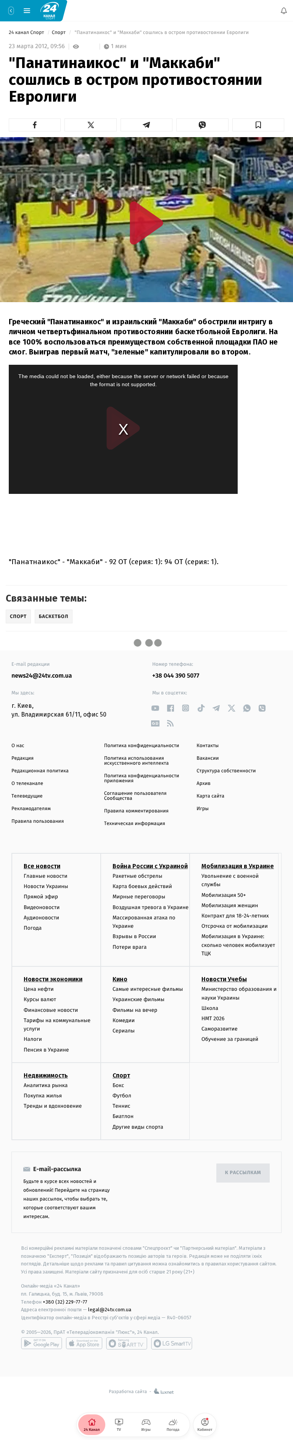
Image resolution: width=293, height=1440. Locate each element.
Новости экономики (53, 979)
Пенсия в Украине (46, 1050)
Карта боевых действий (142, 886)
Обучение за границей (229, 1039)
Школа (209, 1008)
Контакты (207, 745)
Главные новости (46, 876)
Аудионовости (41, 917)
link (155, 708)
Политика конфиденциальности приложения (141, 778)
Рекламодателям (31, 808)
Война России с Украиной (150, 866)
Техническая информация (134, 823)
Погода (33, 928)
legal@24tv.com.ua (109, 1310)
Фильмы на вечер (135, 1010)
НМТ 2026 (213, 1019)
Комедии (124, 1020)
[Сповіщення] (284, 10)
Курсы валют (40, 1000)
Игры (202, 808)
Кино (120, 979)
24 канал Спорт (27, 32)
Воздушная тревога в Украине (150, 907)
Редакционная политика (40, 771)
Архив (203, 783)
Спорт (59, 32)
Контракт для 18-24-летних (235, 916)
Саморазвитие (219, 1029)
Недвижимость (46, 1075)
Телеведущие (27, 796)
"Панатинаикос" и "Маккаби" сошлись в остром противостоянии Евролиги (161, 32)
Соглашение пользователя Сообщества (135, 796)
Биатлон (123, 1116)
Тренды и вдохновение (53, 1106)
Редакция (22, 758)
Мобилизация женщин (229, 905)
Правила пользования (37, 821)
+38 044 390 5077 (175, 676)
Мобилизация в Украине (237, 866)
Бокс (118, 1085)
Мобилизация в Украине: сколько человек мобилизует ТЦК (238, 945)
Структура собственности (226, 771)
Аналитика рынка (46, 1085)
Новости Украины (46, 886)
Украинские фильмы (138, 1000)
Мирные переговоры (139, 897)
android (41, 1343)
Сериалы (124, 1030)
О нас (17, 745)
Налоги (33, 1039)
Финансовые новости (51, 1010)
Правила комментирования (136, 811)
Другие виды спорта (138, 1127)
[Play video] (146, 222)
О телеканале (27, 783)
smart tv (126, 1343)
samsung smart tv (171, 1343)
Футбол (122, 1095)
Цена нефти (39, 989)
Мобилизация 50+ (223, 895)
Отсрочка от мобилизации (234, 926)
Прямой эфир (41, 897)
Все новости (42, 866)
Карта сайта (210, 796)
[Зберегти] (258, 125)
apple (84, 1343)
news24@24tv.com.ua (41, 676)
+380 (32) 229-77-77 (65, 1302)
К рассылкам (243, 1173)
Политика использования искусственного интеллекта (136, 761)
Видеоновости (42, 907)
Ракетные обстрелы (137, 876)
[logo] (49, 10)
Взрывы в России (134, 937)
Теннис (121, 1106)
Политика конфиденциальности (141, 745)
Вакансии (207, 758)
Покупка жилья (43, 1095)
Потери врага (129, 947)
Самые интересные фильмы (148, 989)
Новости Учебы (224, 979)
